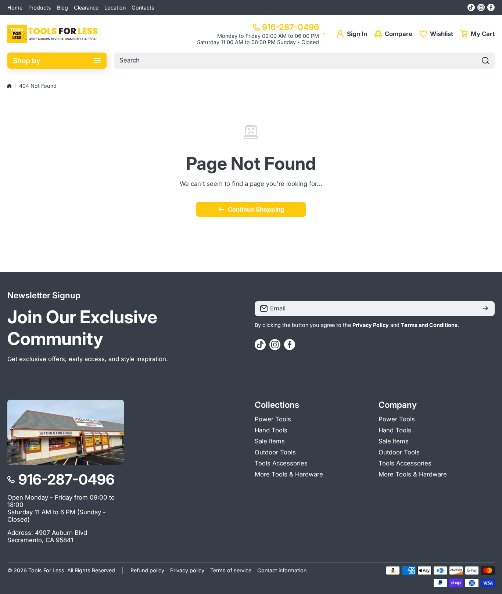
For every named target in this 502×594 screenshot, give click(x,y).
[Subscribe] (485, 308)
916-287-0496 (290, 27)
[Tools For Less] (53, 34)
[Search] (485, 61)
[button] (477, 33)
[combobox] (304, 61)
